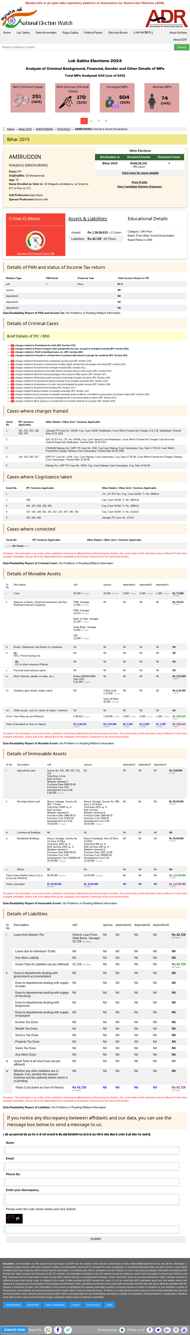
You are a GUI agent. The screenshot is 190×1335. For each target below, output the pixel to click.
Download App (107, 1329)
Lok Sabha (23, 32)
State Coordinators (55, 1305)
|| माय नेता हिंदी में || (143, 32)
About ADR (180, 39)
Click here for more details (140, 173)
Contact (75, 1305)
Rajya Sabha (70, 32)
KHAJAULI (64, 129)
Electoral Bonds (118, 32)
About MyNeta (178, 32)
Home (7, 32)
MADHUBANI (44, 129)
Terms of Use (93, 1305)
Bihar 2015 (25, 129)
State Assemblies (46, 32)
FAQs (109, 1305)
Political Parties (93, 32)
